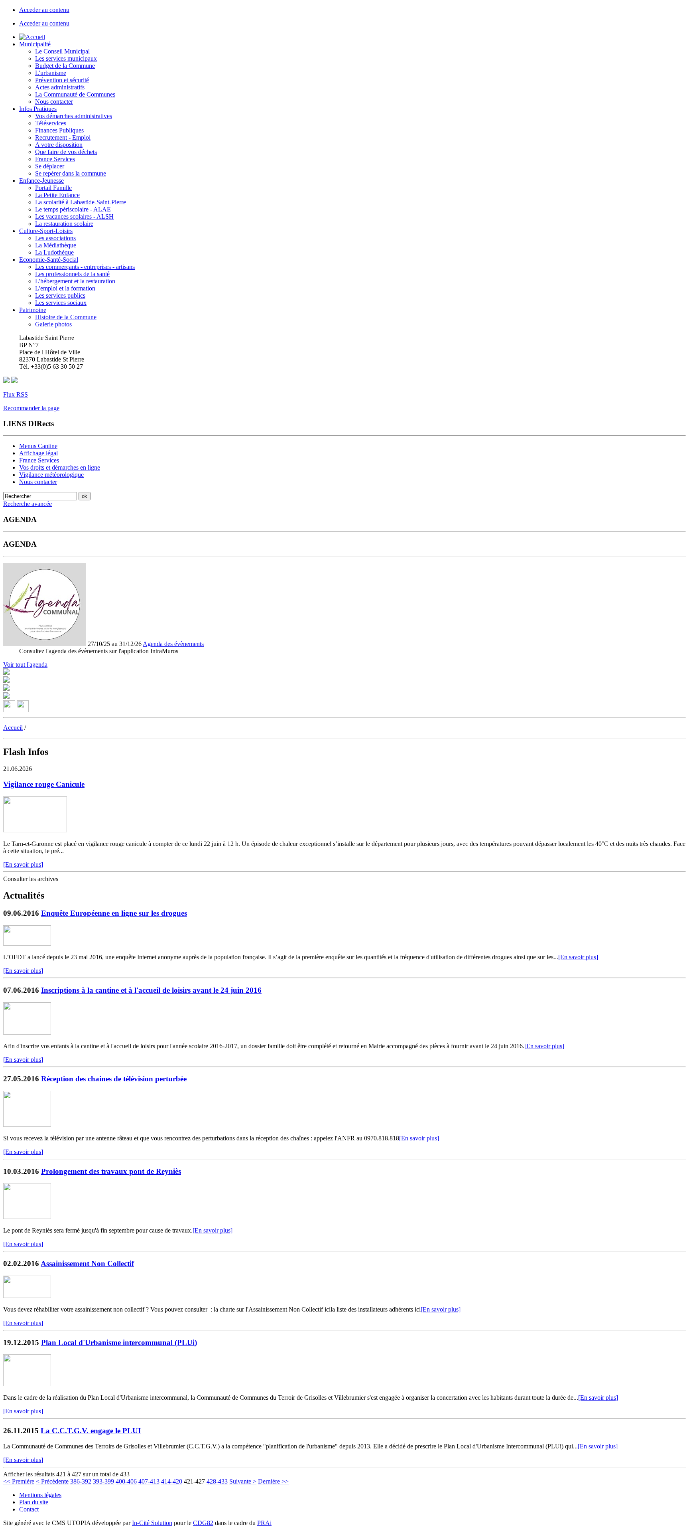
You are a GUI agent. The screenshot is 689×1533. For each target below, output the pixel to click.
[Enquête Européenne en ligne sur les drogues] (27, 943)
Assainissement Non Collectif (87, 1263)
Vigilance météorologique (51, 474)
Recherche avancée (27, 503)
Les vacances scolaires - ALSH (74, 216)
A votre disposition (59, 144)
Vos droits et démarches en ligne (59, 467)
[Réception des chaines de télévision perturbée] (27, 1124)
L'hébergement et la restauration (75, 281)
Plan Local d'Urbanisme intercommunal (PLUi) (119, 1342)
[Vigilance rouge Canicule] (35, 830)
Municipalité (35, 44)
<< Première (18, 1481)
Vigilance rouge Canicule (44, 784)
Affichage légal (38, 453)
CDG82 (203, 1522)
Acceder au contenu (44, 9)
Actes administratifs (60, 87)
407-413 (148, 1481)
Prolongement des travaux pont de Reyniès (111, 1171)
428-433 (217, 1481)
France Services (55, 159)
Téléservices (50, 123)
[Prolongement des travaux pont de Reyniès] (27, 1216)
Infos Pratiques (38, 108)
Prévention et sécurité (62, 80)
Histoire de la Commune (65, 317)
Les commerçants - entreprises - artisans (85, 266)
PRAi (264, 1522)
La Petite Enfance (57, 195)
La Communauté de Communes (75, 94)
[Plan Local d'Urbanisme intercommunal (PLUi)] (27, 1384)
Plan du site (33, 1502)
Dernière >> (273, 1481)
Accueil (13, 727)
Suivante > (242, 1481)
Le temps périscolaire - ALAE (73, 209)
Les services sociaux (61, 302)
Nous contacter (54, 101)
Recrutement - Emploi (63, 137)
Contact (29, 1509)
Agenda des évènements (173, 643)
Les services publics (60, 295)
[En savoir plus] (23, 864)
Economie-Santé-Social (48, 259)
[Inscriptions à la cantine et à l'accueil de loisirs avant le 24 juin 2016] (27, 1032)
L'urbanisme (50, 72)
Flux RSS (15, 394)
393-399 (103, 1481)
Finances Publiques (59, 130)
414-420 (171, 1481)
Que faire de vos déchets (66, 151)
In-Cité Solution (152, 1522)
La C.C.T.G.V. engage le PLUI (91, 1430)
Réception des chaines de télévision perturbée (114, 1079)
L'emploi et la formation (65, 288)
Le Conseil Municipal (62, 51)
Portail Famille (53, 187)
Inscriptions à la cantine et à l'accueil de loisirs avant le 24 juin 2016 (151, 990)
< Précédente (52, 1481)
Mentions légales (40, 1495)
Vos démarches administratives (73, 116)
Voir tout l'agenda (25, 664)
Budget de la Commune (65, 65)
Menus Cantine (38, 446)
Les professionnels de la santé (72, 274)
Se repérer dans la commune (70, 173)
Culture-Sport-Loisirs (46, 230)
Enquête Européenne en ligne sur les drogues (114, 913)
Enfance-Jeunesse (41, 180)
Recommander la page (31, 408)
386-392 (80, 1481)
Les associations (55, 238)
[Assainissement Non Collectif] (27, 1295)
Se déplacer (49, 166)
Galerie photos (53, 324)
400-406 (126, 1481)
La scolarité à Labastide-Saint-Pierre (80, 202)
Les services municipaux (66, 58)
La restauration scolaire (64, 223)
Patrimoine (32, 309)
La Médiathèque (55, 245)
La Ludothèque (54, 252)
